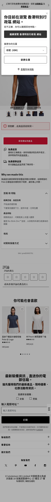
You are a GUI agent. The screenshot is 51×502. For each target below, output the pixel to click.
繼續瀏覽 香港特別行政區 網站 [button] (25, 34)
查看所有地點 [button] (27, 69)
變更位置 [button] (25, 59)
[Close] (47, 13)
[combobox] (25, 50)
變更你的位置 (10, 43)
